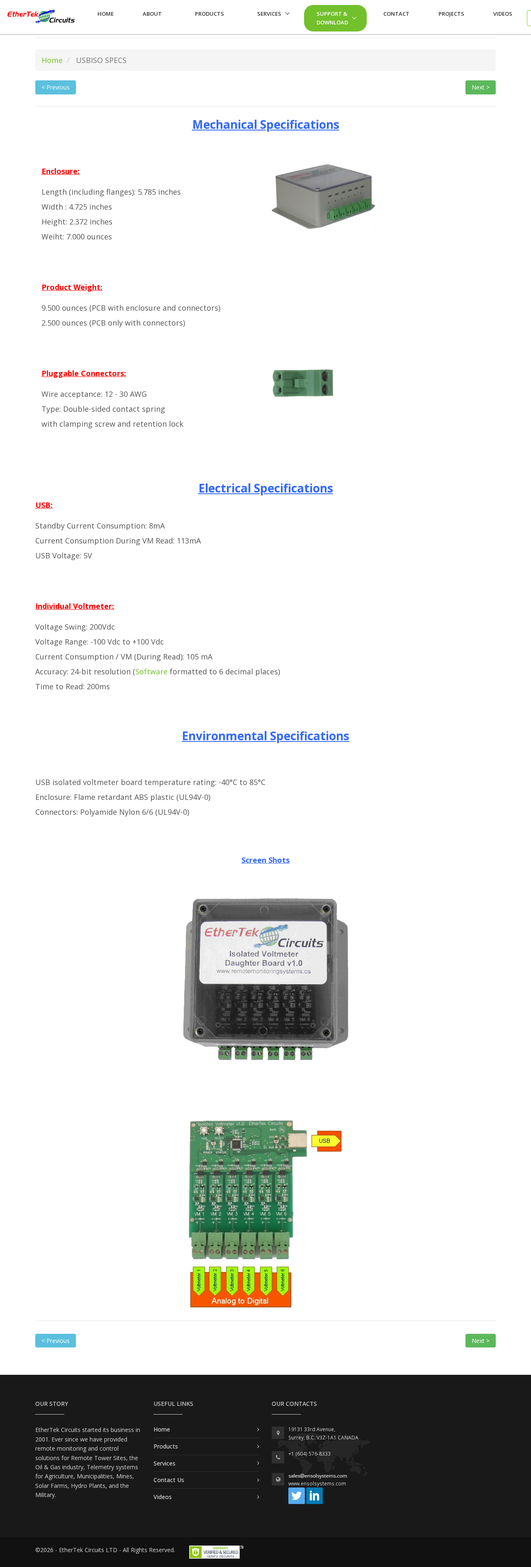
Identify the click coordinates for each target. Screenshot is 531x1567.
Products (209, 13)
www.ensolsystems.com (317, 1483)
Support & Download (332, 18)
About (152, 13)
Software (151, 671)
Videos (502, 13)
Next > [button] (481, 87)
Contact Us (168, 1480)
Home (105, 13)
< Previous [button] (55, 87)
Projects (451, 13)
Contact (396, 13)
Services (269, 13)
